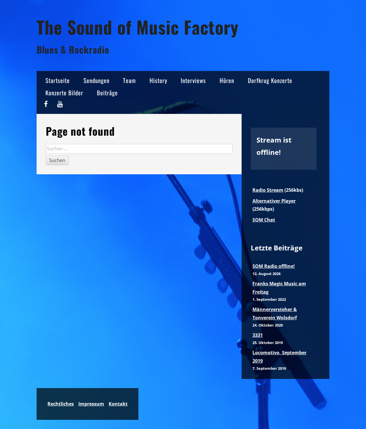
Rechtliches (60, 404)
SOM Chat (263, 220)
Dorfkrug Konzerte (270, 80)
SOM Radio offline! (273, 266)
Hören (227, 80)
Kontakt (118, 404)
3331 (257, 335)
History (158, 80)
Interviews (193, 80)
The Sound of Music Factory (137, 27)
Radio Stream (267, 190)
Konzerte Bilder (64, 92)
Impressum (91, 404)
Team (129, 80)
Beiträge (107, 92)
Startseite (57, 80)
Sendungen (96, 80)
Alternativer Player (274, 201)
